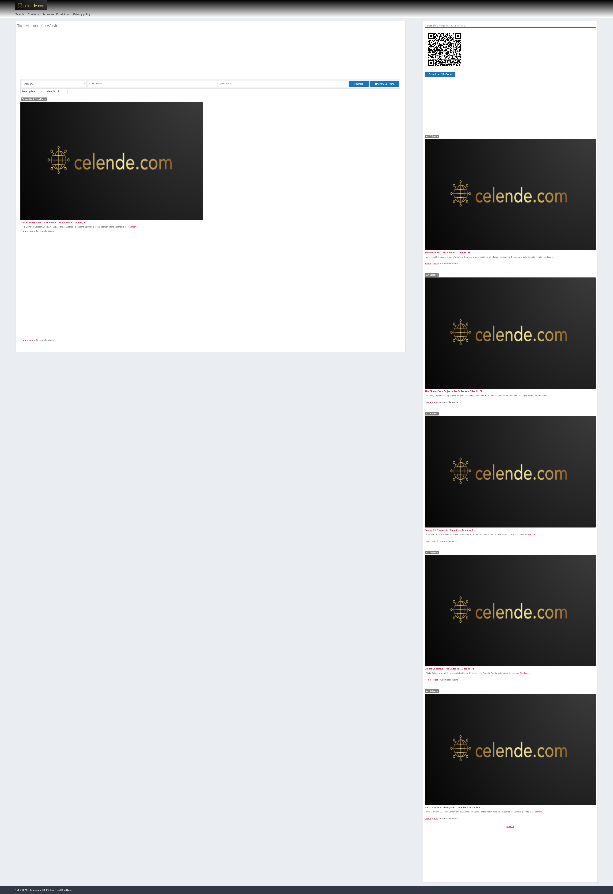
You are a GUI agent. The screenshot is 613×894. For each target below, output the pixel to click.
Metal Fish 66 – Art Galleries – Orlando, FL (448, 252)
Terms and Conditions (56, 14)
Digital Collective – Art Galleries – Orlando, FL (450, 668)
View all (510, 826)
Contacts (33, 14)
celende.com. (34, 890)
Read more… (133, 227)
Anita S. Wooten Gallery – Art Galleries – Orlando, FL (453, 807)
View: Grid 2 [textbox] (53, 91)
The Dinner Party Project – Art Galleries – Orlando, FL (454, 391)
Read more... (548, 257)
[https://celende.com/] (31, 9)
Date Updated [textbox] (29, 91)
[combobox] (32, 91)
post (31, 231)
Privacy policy (81, 14)
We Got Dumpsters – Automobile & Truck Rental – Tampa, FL (53, 222)
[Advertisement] (116, 56)
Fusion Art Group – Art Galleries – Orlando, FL (450, 530)
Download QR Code (440, 74)
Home (23, 231)
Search (19, 14)
